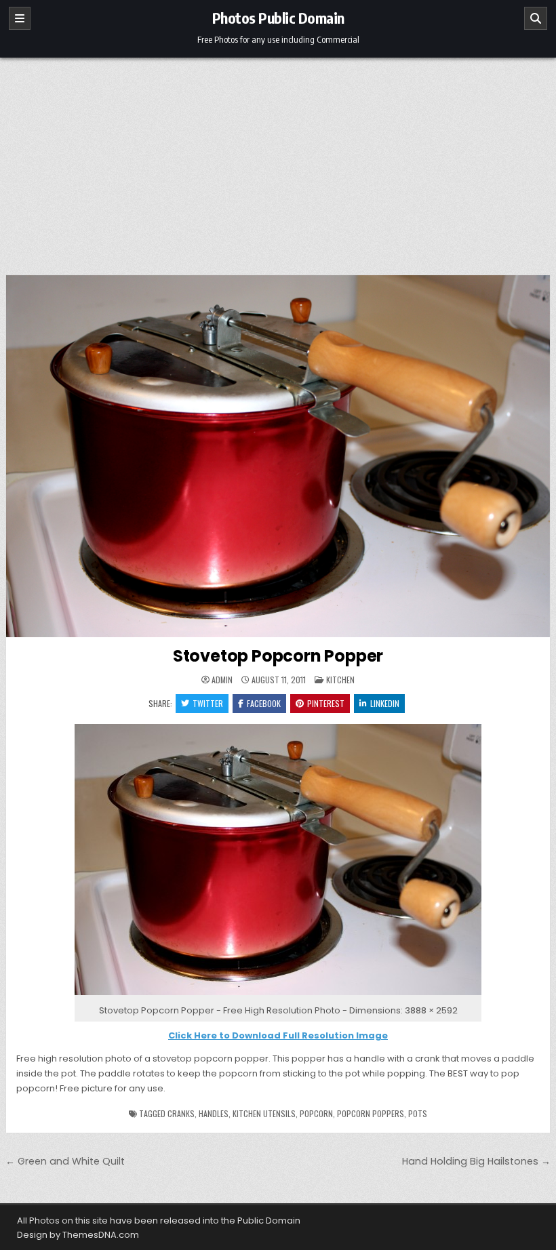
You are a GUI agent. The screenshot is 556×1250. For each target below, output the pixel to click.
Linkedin (384, 703)
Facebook (264, 703)
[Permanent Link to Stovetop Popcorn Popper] (278, 456)
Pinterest (325, 703)
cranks (181, 1113)
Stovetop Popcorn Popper (278, 656)
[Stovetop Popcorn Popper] (278, 995)
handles (214, 1113)
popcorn (316, 1113)
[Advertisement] (278, 159)
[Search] (535, 18)
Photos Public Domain (278, 17)
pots (417, 1113)
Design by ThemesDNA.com (78, 1234)
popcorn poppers (370, 1113)
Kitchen (340, 679)
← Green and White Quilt (65, 1161)
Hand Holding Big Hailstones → (476, 1161)
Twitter (208, 703)
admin (222, 680)
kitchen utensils (264, 1113)
